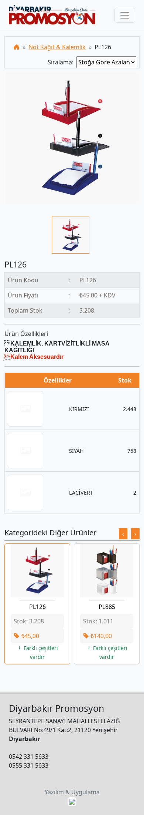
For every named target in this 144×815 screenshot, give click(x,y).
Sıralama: (62, 62)
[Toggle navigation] (124, 15)
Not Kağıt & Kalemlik (57, 47)
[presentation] (123, 533)
